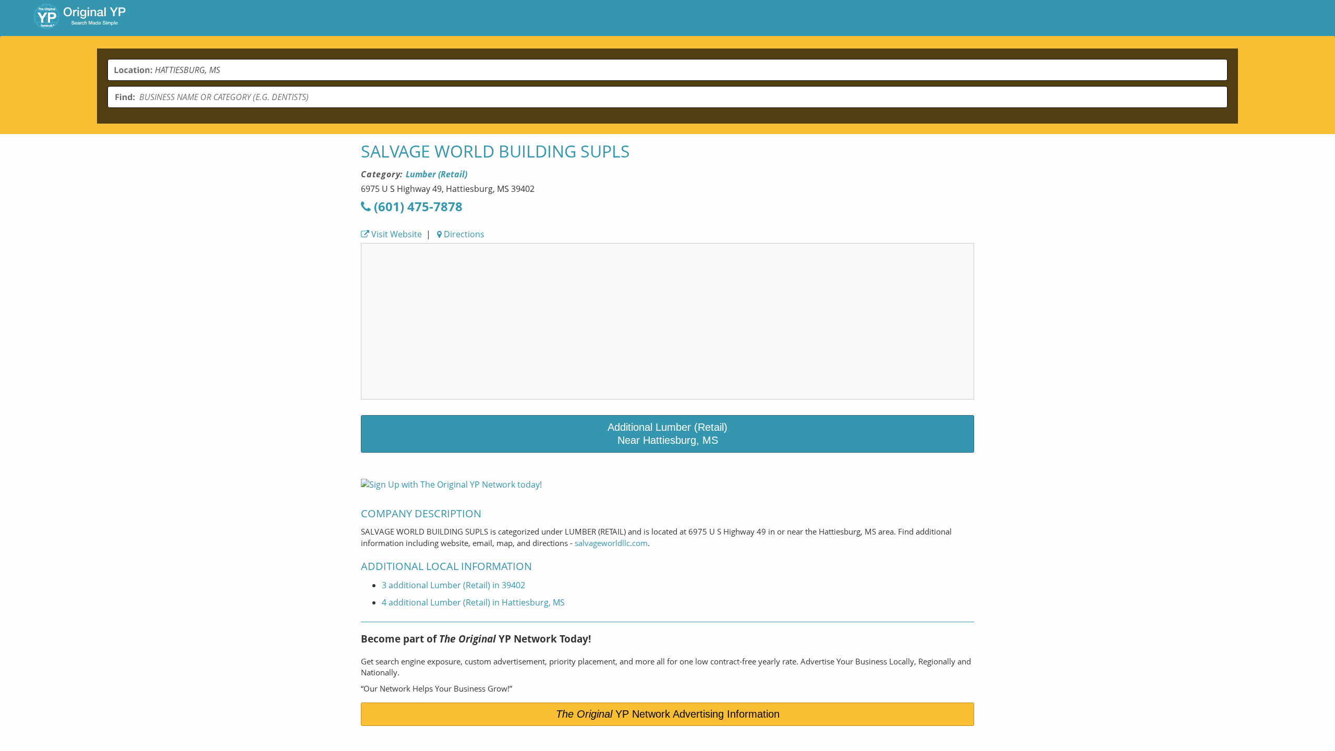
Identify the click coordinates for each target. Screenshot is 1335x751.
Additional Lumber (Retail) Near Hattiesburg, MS (667, 433)
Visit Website (395, 234)
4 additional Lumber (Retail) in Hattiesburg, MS (473, 602)
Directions (463, 234)
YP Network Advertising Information (668, 714)
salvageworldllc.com (611, 543)
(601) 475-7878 (417, 206)
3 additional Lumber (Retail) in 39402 (453, 585)
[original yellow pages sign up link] (451, 484)
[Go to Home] (80, 17)
